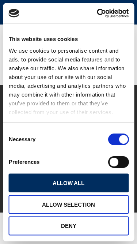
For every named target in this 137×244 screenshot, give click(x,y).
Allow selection (68, 204)
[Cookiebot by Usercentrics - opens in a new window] (97, 13)
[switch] (118, 162)
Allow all (68, 183)
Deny (68, 226)
